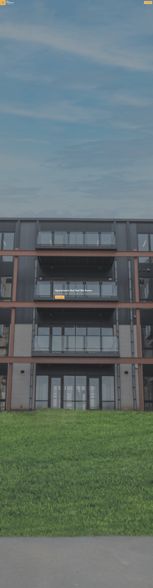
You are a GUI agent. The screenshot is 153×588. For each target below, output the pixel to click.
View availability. (148, 2)
